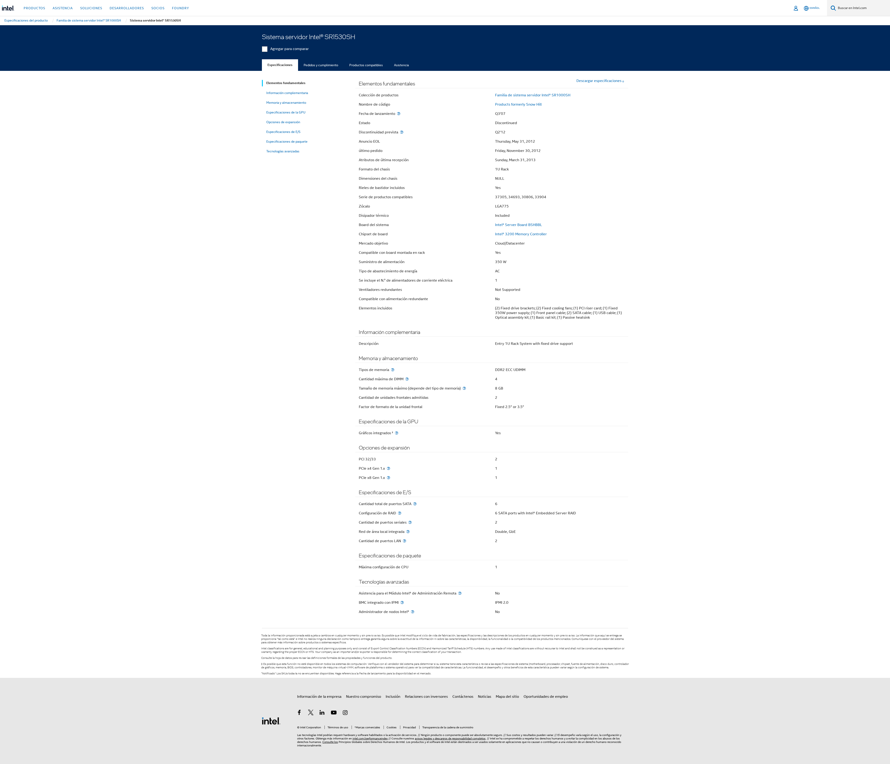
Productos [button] (34, 8)
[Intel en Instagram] (345, 713)
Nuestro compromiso (363, 696)
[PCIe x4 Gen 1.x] (388, 468)
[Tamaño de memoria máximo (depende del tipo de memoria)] (464, 388)
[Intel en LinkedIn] (322, 713)
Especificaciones (279, 65)
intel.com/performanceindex (370, 738)
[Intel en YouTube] (334, 713)
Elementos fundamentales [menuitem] (285, 83)
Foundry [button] (180, 8)
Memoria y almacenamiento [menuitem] (286, 103)
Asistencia (401, 65)
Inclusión (393, 696)
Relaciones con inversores (426, 696)
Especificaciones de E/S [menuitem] (283, 132)
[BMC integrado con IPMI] (402, 602)
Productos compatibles (366, 65)
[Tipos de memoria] (392, 370)
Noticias (484, 696)
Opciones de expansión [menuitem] (283, 122)
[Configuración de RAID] (399, 513)
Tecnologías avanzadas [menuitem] (282, 151)
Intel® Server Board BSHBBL (518, 225)
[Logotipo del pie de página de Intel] (271, 720)
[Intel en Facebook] (299, 713)
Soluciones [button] (91, 8)
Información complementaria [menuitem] (287, 93)
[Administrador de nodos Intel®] (412, 612)
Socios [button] (158, 8)
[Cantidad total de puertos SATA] (414, 504)
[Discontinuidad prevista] (401, 132)
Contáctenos (462, 696)
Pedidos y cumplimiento (321, 65)
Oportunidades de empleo (546, 696)
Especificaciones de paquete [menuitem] (287, 141)
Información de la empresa (319, 696)
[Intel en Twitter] (311, 713)
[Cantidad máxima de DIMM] (407, 379)
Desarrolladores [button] (127, 8)
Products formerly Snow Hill (518, 104)
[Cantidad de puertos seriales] (410, 522)
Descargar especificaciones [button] (598, 81)
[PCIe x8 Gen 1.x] (388, 478)
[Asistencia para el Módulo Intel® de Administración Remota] (459, 593)
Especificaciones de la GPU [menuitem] (285, 112)
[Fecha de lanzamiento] (398, 114)
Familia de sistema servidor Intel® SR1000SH (532, 95)
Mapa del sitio (507, 696)
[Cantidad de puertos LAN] (404, 541)
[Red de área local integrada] (407, 532)
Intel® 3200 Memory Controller (521, 234)
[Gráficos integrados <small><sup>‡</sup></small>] (396, 433)
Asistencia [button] (63, 8)
